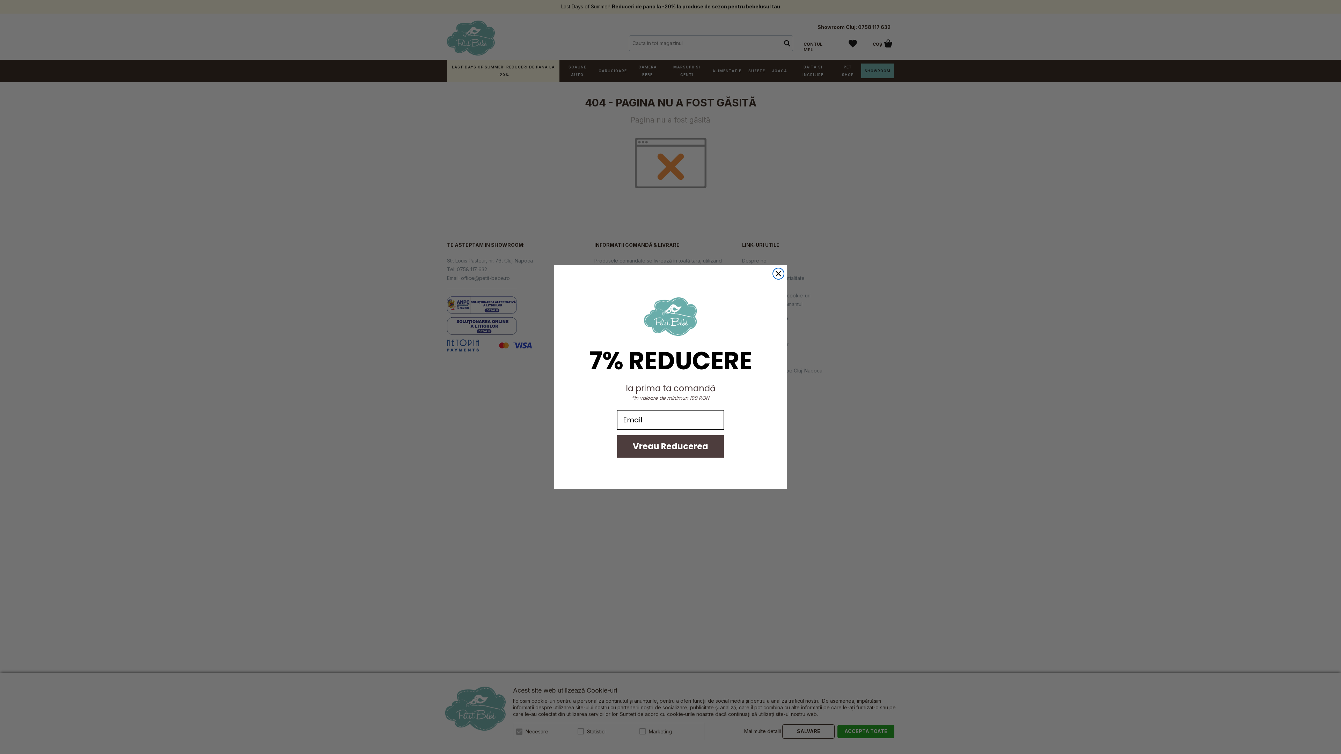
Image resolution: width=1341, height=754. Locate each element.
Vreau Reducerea (670, 446)
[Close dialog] (778, 273)
